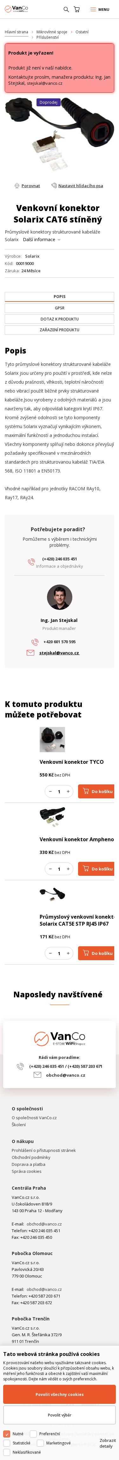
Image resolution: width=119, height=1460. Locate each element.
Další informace (39, 239)
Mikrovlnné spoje (51, 32)
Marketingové (58, 1443)
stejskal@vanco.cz (45, 83)
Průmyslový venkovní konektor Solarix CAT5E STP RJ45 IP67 (79, 920)
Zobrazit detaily (108, 1443)
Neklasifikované (27, 1452)
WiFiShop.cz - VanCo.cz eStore (28, 9)
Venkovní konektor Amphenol (78, 839)
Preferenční (49, 1434)
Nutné (18, 1434)
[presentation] (59, 296)
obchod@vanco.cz (65, 1075)
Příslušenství (47, 37)
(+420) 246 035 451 (59, 559)
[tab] (59, 297)
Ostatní (82, 32)
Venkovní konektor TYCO (72, 761)
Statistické (21, 1443)
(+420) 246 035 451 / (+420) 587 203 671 (65, 1066)
